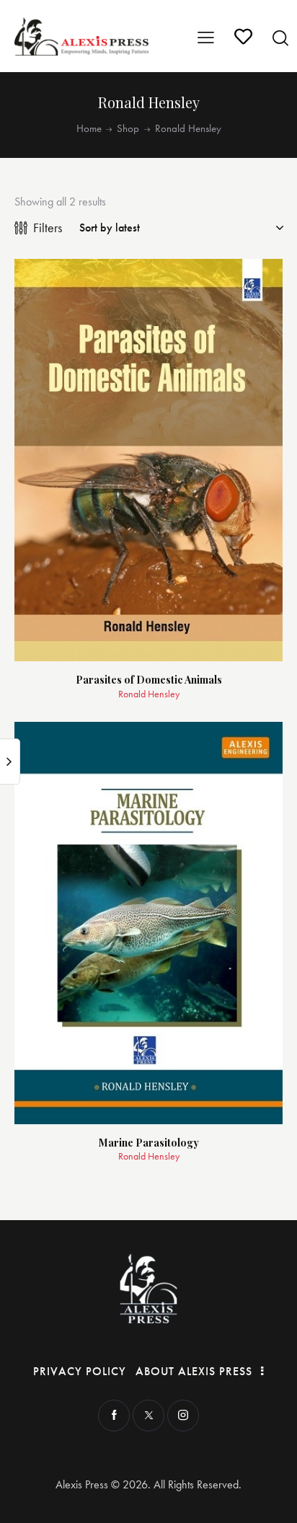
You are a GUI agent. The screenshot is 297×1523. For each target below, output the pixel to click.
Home (89, 129)
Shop (128, 129)
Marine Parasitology (149, 1143)
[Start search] (280, 37)
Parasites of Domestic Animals (149, 680)
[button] (255, 286)
